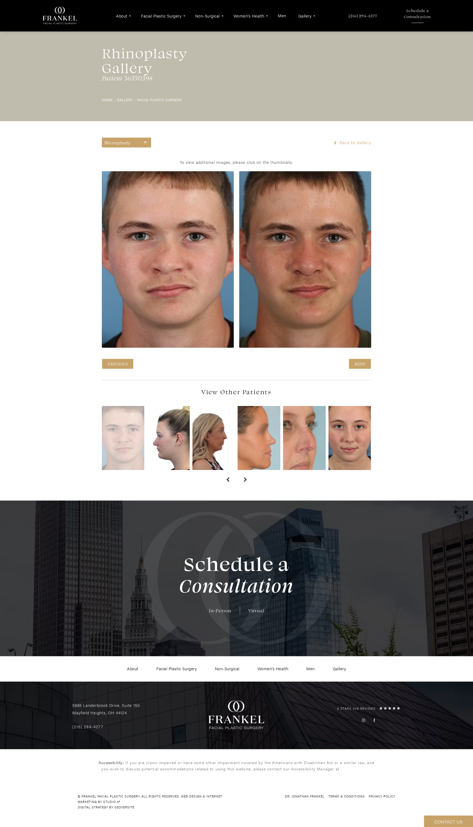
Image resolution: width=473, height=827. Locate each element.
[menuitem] (122, 15)
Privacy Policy (382, 796)
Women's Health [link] (248, 16)
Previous (118, 364)
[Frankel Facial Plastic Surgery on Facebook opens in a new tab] (374, 720)
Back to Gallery (354, 142)
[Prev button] (227, 479)
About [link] (122, 16)
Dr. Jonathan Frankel (305, 796)
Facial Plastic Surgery (160, 100)
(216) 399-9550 (355, 768)
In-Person (220, 610)
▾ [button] (130, 15)
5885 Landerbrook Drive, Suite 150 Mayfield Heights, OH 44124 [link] (106, 708)
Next (359, 364)
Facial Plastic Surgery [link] (161, 16)
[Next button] (245, 479)
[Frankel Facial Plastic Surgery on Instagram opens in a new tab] (363, 720)
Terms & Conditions (346, 796)
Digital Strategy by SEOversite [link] (106, 807)
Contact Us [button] (448, 822)
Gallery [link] (305, 16)
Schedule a (417, 13)
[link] (363, 16)
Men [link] (282, 15)
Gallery (125, 100)
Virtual (256, 610)
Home (107, 100)
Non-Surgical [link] (207, 16)
